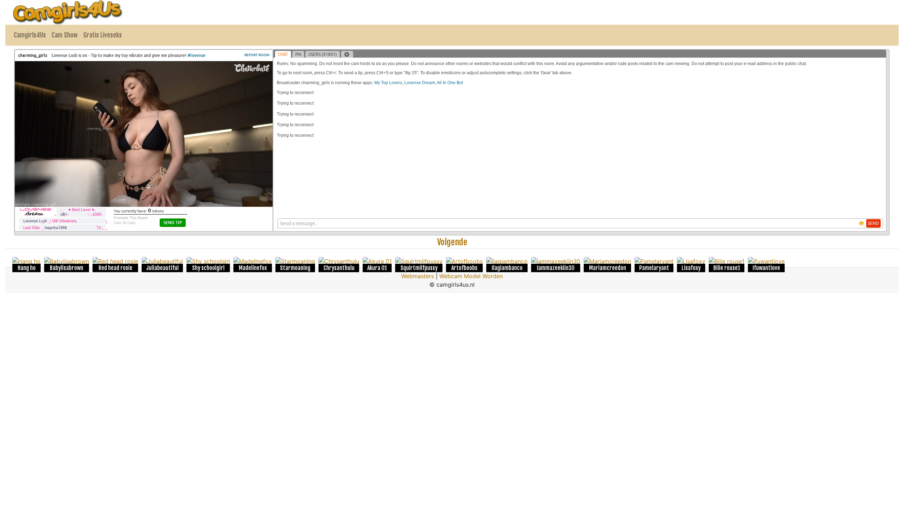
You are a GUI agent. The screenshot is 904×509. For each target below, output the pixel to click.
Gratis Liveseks (102, 35)
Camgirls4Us (30, 35)
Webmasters (417, 276)
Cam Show (65, 35)
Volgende (452, 242)
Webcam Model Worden (471, 276)
